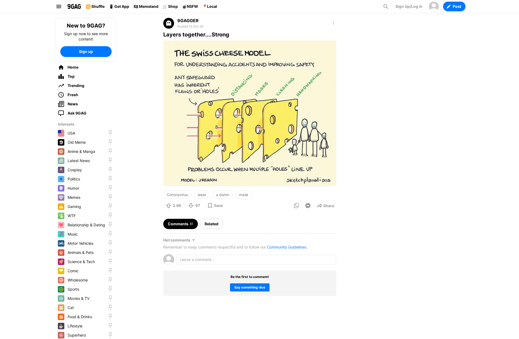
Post (457, 6)
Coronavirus (177, 194)
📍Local (209, 6)
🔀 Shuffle (95, 6)
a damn (222, 194)
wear (202, 194)
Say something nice (249, 287)
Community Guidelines (286, 247)
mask (243, 194)
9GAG (74, 6)
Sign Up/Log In (408, 6)
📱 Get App (119, 6)
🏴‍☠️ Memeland (146, 6)
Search (386, 6)
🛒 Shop (170, 6)
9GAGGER (188, 20)
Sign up (86, 51)
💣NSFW (190, 6)
